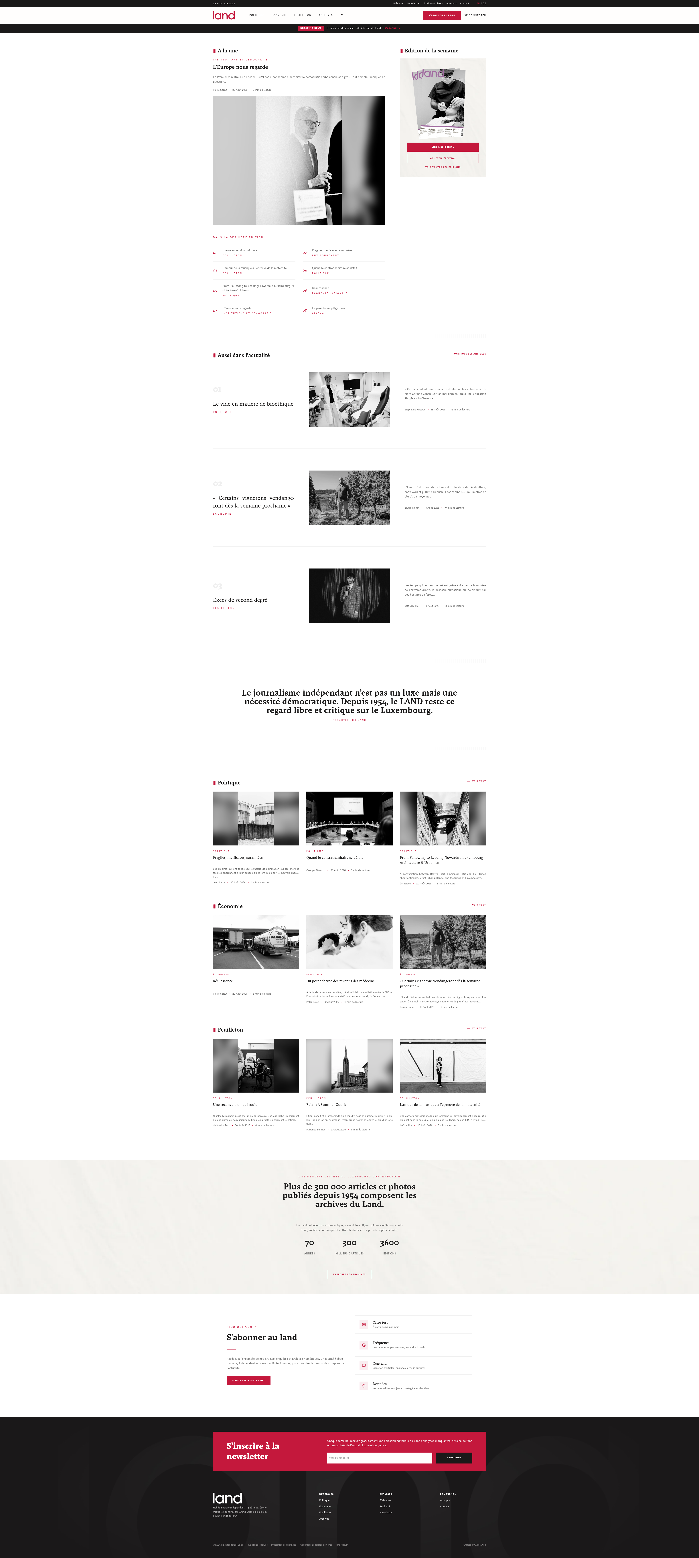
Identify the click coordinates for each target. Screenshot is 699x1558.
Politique (256, 15)
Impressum (342, 1545)
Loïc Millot (406, 1125)
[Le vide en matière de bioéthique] (349, 399)
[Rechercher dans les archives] (342, 15)
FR (478, 3)
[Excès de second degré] (349, 595)
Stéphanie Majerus (415, 409)
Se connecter (475, 15)
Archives (326, 15)
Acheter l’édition (443, 158)
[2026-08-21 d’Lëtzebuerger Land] (442, 103)
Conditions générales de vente (316, 1545)
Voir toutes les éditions (443, 167)
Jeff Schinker (412, 606)
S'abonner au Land (442, 15)
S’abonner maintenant (248, 1381)
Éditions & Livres (433, 3)
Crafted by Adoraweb (474, 1545)
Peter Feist (312, 1002)
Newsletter (413, 3)
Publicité (398, 3)
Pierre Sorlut (220, 90)
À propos (451, 3)
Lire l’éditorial (443, 147)
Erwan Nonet (412, 508)
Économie (279, 15)
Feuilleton (302, 15)
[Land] (227, 1498)
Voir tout (479, 781)
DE (484, 3)
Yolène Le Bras (221, 1125)
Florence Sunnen (315, 1129)
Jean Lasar (219, 882)
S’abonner (385, 1500)
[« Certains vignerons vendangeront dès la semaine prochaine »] (349, 498)
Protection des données (283, 1545)
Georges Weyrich (315, 870)
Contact (464, 3)
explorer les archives (349, 1274)
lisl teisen (405, 883)
